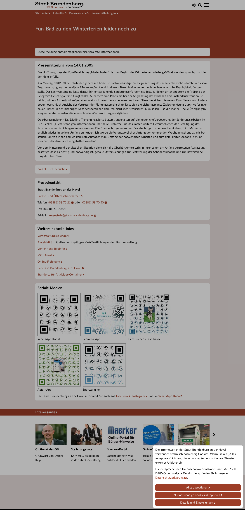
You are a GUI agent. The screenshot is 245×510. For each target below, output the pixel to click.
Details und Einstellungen (196, 502)
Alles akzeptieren (197, 487)
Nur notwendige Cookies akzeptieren (197, 495)
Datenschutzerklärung (169, 477)
